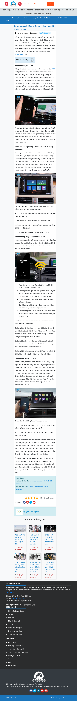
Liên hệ (48, 14)
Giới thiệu (7, 10)
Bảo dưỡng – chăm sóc (43, 10)
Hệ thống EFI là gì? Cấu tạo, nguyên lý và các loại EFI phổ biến (35, 539)
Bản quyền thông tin (15, 628)
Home (8, 18)
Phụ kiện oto (59, 10)
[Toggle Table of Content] (31, 60)
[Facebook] (31, 691)
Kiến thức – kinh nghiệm (16, 649)
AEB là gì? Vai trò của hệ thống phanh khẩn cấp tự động (20, 539)
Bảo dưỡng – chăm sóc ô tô (18, 652)
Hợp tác (11, 624)
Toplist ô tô (39, 14)
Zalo (23, 598)
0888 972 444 (16, 598)
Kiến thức (70, 10)
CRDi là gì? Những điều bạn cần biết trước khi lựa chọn (49, 539)
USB (53, 69)
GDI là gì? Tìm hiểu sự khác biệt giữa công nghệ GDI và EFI (20, 567)
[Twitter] (34, 691)
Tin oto (30, 10)
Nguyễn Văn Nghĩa (22, 33)
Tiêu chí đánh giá (14, 621)
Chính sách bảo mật (15, 634)
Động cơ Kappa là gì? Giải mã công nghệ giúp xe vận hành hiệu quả (35, 567)
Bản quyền (66, 698)
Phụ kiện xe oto (13, 659)
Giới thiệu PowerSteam (16, 611)
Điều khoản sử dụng (15, 631)
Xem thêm (10, 592)
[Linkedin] (38, 691)
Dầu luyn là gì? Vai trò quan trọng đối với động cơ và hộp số (50, 567)
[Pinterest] (46, 691)
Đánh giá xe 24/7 (19, 10)
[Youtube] (42, 691)
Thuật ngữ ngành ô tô (19, 18)
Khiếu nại (11, 618)
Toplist (10, 662)
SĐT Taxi (29, 14)
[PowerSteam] (13, 4)
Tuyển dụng (12, 665)
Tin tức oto (11, 642)
